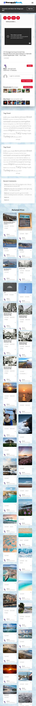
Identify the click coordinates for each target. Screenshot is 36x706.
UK (12, 136)
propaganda (20, 128)
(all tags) (18, 139)
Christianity (16, 119)
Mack (8, 234)
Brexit (29, 117)
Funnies (24, 239)
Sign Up (30, 8)
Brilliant (5, 119)
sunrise (6, 398)
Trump (24, 133)
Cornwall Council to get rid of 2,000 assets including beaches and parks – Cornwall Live (18, 193)
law (12, 126)
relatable (5, 130)
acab (5, 117)
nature (17, 126)
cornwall (6, 58)
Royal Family (18, 130)
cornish (6, 294)
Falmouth (27, 270)
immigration (11, 124)
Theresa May (12, 133)
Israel (15, 124)
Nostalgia (15, 87)
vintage (6, 228)
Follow (30, 65)
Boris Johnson (20, 117)
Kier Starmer (20, 124)
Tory (18, 133)
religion (11, 130)
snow (26, 684)
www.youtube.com (11, 21)
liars (14, 126)
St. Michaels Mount (24, 373)
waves (17, 137)
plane (25, 126)
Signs (29, 130)
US (14, 137)
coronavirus (16, 121)
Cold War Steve (22, 119)
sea (27, 130)
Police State (6, 128)
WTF (20, 137)
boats (13, 117)
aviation (9, 117)
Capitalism (10, 119)
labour (26, 124)
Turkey (6, 136)
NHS (20, 126)
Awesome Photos (11, 235)
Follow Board (28, 87)
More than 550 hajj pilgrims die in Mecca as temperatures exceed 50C (17, 185)
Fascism (5, 124)
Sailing (23, 130)
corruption (25, 121)
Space (5, 133)
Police (29, 126)
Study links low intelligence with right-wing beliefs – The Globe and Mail (18, 189)
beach (21, 540)
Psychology (27, 128)
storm (8, 133)
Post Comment (26, 81)
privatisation (13, 128)
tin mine (12, 226)
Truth (29, 133)
